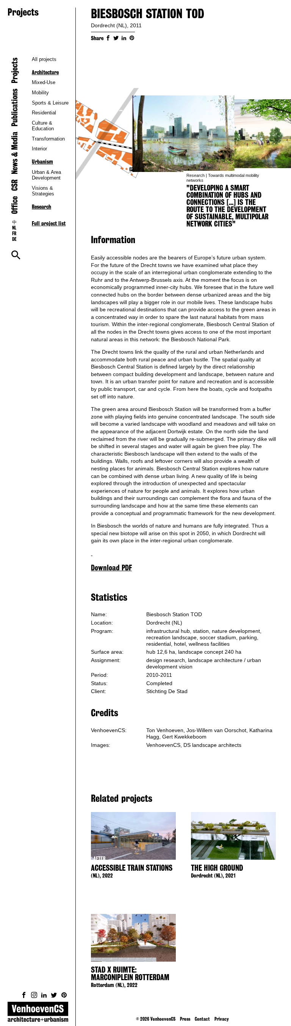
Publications (14, 107)
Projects (14, 70)
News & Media (14, 153)
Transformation (48, 139)
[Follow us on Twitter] (54, 995)
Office (14, 205)
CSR (14, 185)
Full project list (49, 223)
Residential (44, 113)
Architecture (45, 72)
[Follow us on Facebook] (24, 995)
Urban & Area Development (46, 175)
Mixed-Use (43, 82)
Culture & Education (43, 125)
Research (41, 207)
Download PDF (111, 568)
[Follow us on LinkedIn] (44, 995)
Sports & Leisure (50, 103)
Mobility (40, 92)
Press (185, 1018)
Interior (39, 148)
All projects (44, 59)
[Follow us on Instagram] (34, 995)
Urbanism (42, 162)
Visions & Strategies (43, 191)
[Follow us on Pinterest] (64, 995)
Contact (202, 1018)
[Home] (38, 1014)
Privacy (221, 1018)
